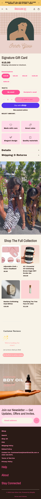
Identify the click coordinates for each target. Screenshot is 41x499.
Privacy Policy (7, 461)
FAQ (3, 442)
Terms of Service (8, 458)
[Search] (6, 9)
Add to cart (28, 99)
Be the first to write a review (13, 355)
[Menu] (2, 9)
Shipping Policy (7, 445)
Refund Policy (7, 449)
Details (6, 150)
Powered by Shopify (28, 492)
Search (4, 435)
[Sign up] (36, 420)
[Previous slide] (2, 3)
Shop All (5, 439)
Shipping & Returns (14, 155)
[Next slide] (39, 3)
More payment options (20, 110)
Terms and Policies (20, 496)
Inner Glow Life (16, 492)
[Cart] (38, 9)
